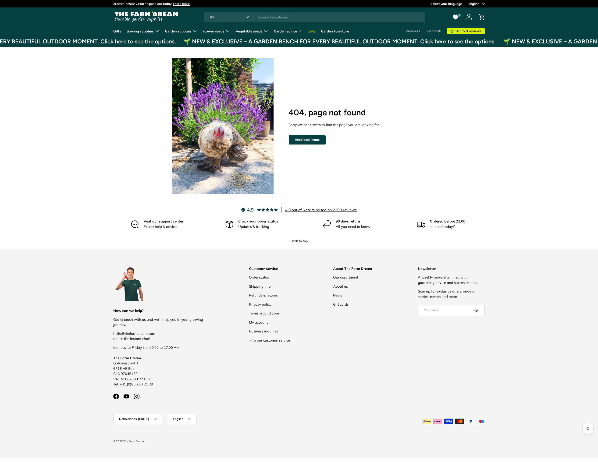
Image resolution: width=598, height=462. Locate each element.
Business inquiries (263, 331)
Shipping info (260, 286)
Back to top (299, 241)
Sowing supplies (140, 31)
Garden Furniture (335, 31)
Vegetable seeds (249, 31)
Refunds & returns (263, 295)
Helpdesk (433, 31)
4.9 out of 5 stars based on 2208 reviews (321, 210)
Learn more (181, 4)
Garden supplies (178, 31)
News (337, 295)
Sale (311, 31)
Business (413, 31)
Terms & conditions (264, 313)
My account (258, 322)
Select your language (446, 4)
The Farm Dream (133, 441)
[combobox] (314, 17)
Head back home (307, 139)
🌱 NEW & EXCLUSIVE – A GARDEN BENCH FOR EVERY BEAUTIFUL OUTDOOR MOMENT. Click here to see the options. (329, 41)
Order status (259, 277)
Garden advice (285, 31)
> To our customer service (269, 340)
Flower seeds (213, 31)
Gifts (117, 31)
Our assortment (345, 277)
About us (340, 286)
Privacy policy (260, 304)
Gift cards (341, 304)
